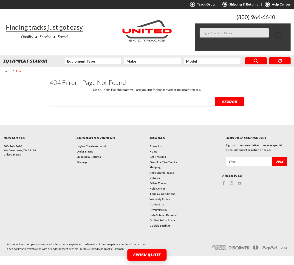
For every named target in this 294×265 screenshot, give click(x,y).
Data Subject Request (163, 215)
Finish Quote (147, 254)
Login (80, 146)
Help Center (157, 188)
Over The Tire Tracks (163, 162)
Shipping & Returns (88, 156)
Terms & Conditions (162, 194)
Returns (155, 178)
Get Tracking (158, 156)
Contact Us (157, 204)
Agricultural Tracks (162, 172)
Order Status (84, 151)
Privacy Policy (158, 209)
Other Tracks (158, 183)
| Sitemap (118, 249)
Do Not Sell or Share (162, 220)
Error (19, 71)
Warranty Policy (160, 199)
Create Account (96, 146)
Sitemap (81, 162)
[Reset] (280, 61)
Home (7, 71)
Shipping (155, 167)
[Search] (256, 61)
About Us (156, 146)
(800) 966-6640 (255, 17)
